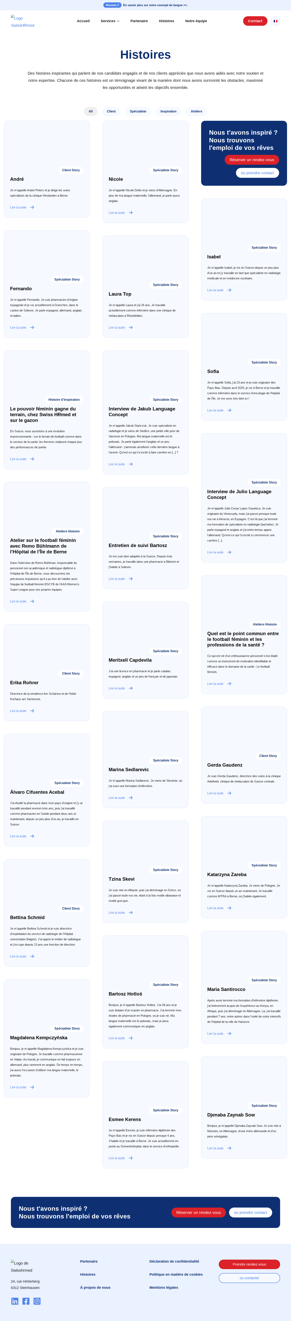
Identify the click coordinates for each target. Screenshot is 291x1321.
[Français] (275, 21)
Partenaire (139, 21)
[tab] (90, 111)
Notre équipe (196, 21)
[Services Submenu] (119, 21)
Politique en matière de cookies (176, 1274)
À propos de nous (95, 1287)
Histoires (166, 21)
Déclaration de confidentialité (174, 1261)
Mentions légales (163, 1287)
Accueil (83, 21)
